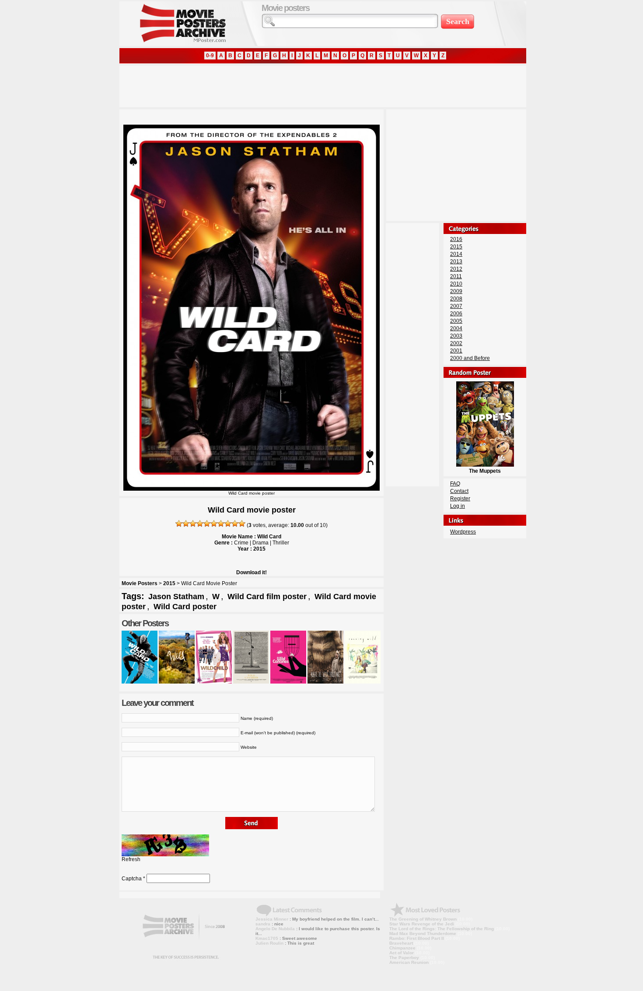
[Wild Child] (214, 682)
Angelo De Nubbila (275, 928)
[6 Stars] (213, 523)
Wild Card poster (185, 606)
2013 (456, 261)
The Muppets (485, 471)
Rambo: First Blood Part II (416, 938)
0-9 (210, 55)
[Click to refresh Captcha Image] (165, 845)
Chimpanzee (402, 948)
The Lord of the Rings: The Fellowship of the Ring (441, 928)
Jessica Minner (271, 919)
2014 (456, 254)
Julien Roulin (269, 943)
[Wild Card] (139, 682)
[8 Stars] (227, 523)
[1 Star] (178, 523)
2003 (456, 336)
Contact (459, 491)
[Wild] (177, 682)
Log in (457, 506)
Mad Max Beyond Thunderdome (422, 933)
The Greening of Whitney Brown (423, 919)
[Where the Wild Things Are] (325, 682)
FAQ (455, 484)
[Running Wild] (363, 682)
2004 (456, 328)
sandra (262, 923)
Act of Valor (401, 952)
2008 (456, 299)
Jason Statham (176, 596)
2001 (456, 351)
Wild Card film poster (267, 596)
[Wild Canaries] (251, 682)
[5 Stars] (206, 523)
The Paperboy (404, 957)
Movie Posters (139, 583)
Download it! (251, 572)
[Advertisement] (278, 85)
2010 (456, 284)
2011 (456, 276)
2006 (456, 314)
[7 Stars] (220, 523)
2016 (456, 239)
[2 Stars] (185, 523)
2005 (456, 321)
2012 (456, 269)
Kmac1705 (266, 938)
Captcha (132, 879)
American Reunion (409, 962)
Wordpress (463, 532)
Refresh (131, 859)
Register (460, 499)
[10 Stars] (241, 523)
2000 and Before (470, 358)
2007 (456, 306)
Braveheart (401, 943)
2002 (456, 343)
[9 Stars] (234, 523)
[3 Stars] (192, 523)
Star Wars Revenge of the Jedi (421, 923)
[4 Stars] (199, 523)
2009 (456, 291)
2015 (169, 583)
